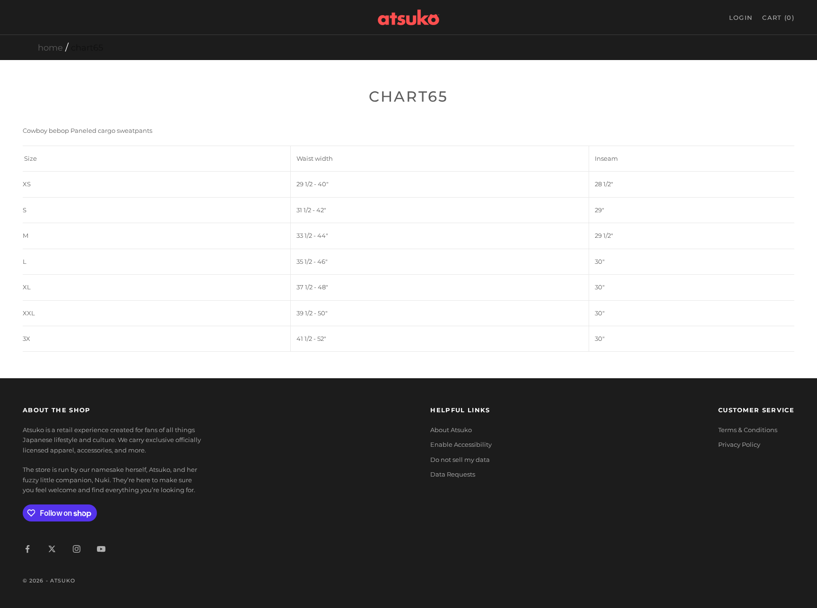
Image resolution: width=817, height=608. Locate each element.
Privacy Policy (739, 444)
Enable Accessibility (461, 444)
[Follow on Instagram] (76, 549)
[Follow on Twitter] (52, 549)
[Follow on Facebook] (27, 549)
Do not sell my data (460, 459)
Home (50, 48)
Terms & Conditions (747, 430)
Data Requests (452, 474)
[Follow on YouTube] (101, 549)
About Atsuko (451, 430)
